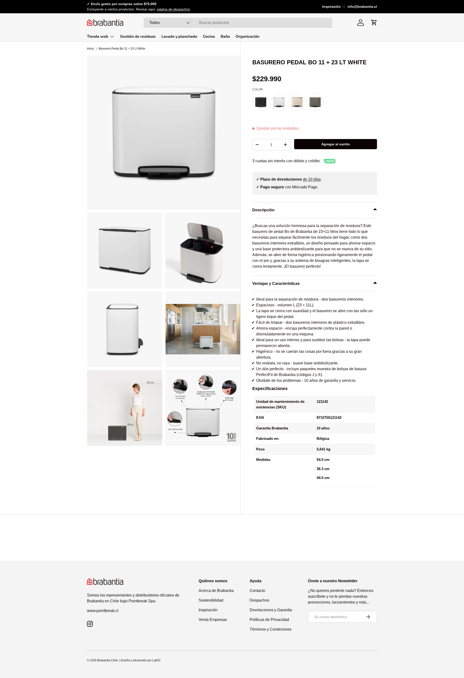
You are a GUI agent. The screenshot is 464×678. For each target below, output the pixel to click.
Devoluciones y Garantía (271, 610)
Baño (225, 36)
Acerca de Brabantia (216, 591)
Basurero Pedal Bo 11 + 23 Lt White (122, 48)
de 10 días (312, 179)
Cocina (209, 36)
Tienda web (97, 36)
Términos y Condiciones (270, 629)
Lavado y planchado (179, 36)
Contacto (257, 591)
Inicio (90, 48)
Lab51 (156, 660)
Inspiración (331, 6)
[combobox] (238, 23)
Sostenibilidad (211, 600)
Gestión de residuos (138, 36)
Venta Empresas (213, 620)
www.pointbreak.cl (102, 611)
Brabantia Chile (107, 660)
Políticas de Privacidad (269, 620)
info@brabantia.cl (362, 6)
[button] (374, 22)
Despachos (259, 600)
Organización (247, 36)
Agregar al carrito (335, 144)
